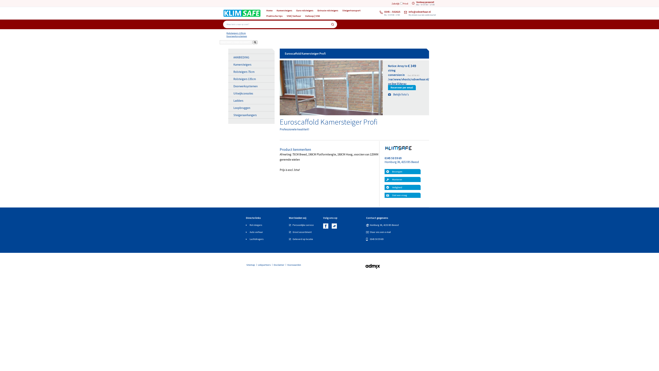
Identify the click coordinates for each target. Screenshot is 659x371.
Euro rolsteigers (304, 10)
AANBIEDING (241, 57)
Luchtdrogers (257, 239)
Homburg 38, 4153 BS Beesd (384, 225)
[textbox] (277, 24)
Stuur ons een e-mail (380, 232)
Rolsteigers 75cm (244, 72)
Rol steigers (256, 225)
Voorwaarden (294, 264)
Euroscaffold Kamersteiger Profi (305, 53)
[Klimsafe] (242, 13)
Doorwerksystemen (237, 36)
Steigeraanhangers (245, 115)
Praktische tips (274, 16)
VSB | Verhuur (294, 16)
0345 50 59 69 (376, 239)
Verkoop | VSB (312, 16)
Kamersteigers (284, 10)
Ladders (238, 101)
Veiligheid (397, 187)
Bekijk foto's (401, 94)
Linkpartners (264, 264)
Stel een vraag (399, 195)
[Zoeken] (332, 24)
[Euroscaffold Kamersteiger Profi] (331, 114)
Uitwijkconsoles (243, 93)
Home (269, 10)
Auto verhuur (256, 232)
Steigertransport (351, 10)
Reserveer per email (402, 87)
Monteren (397, 179)
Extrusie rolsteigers (327, 10)
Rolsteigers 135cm (236, 33)
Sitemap (250, 264)
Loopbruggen (241, 108)
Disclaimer (279, 264)
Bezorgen (397, 171)
